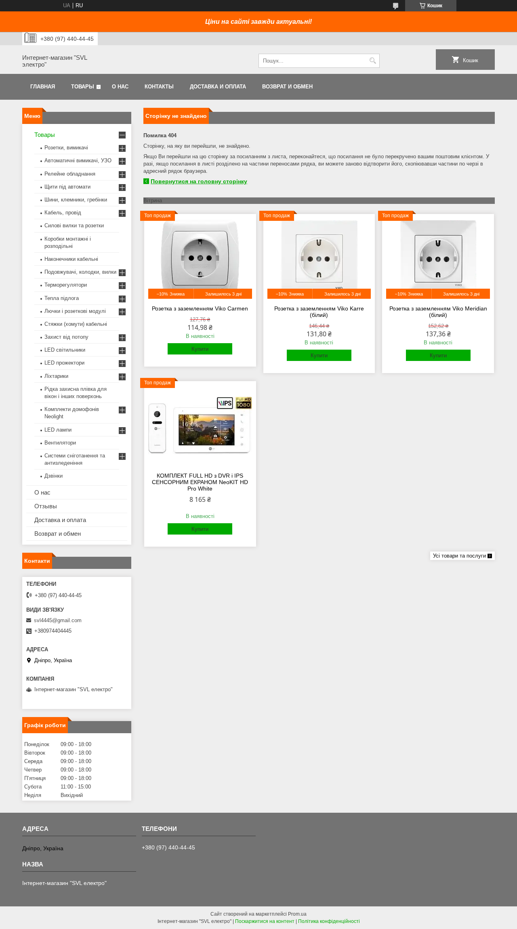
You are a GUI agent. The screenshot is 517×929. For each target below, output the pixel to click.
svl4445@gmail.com (58, 620)
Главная (42, 87)
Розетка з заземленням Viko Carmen (200, 308)
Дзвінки (53, 476)
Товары (82, 87)
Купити (199, 349)
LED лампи (57, 430)
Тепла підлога (61, 298)
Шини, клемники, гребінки (75, 200)
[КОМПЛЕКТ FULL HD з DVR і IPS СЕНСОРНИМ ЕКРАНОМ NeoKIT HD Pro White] (200, 425)
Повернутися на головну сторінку (199, 181)
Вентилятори (60, 443)
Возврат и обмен (287, 87)
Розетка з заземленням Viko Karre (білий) (319, 311)
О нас (120, 87)
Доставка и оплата (218, 87)
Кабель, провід (62, 213)
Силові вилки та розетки (74, 225)
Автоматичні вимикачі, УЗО (77, 160)
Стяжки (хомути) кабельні (75, 324)
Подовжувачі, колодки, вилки (80, 272)
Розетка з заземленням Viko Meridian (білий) (438, 311)
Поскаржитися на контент (264, 921)
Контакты (159, 87)
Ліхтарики (56, 376)
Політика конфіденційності (329, 921)
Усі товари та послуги (459, 556)
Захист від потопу (66, 337)
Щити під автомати (67, 187)
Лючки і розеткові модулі (75, 311)
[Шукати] (373, 61)
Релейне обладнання (69, 174)
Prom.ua (297, 914)
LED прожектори (64, 363)
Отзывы (45, 506)
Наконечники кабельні (71, 259)
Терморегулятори (65, 285)
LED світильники (64, 350)
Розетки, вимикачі (66, 148)
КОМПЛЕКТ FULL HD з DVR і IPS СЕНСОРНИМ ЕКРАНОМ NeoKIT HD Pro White (200, 482)
